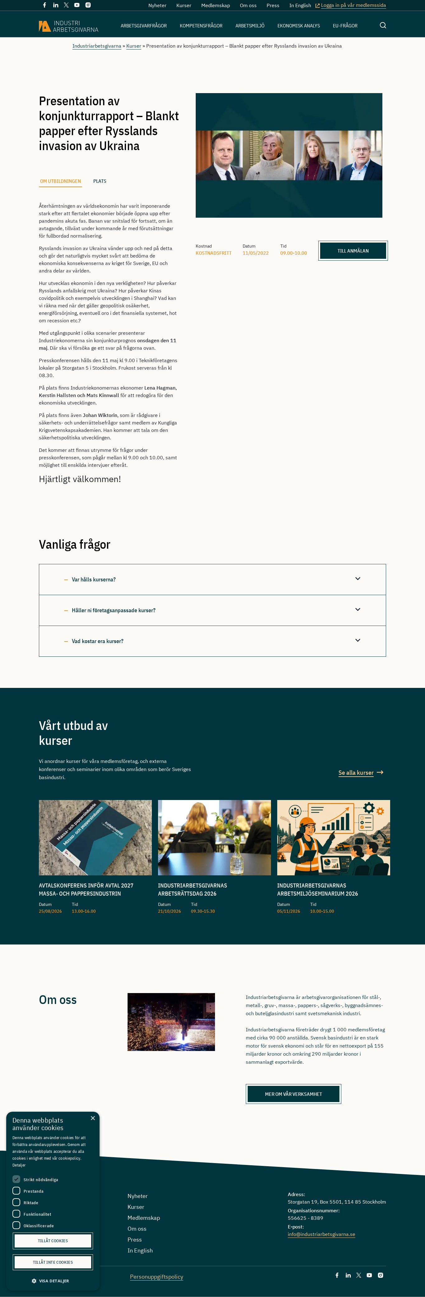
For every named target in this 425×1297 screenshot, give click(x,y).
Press (273, 5)
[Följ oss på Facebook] (44, 6)
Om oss (248, 5)
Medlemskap (215, 5)
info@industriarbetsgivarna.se (321, 1234)
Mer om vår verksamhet (293, 1094)
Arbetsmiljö (250, 25)
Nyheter (157, 5)
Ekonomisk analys (299, 25)
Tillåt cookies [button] (53, 1240)
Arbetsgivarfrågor (144, 25)
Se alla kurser (356, 772)
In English (300, 5)
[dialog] (53, 1201)
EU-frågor (345, 25)
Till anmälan (353, 251)
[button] (52, 1281)
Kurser (183, 5)
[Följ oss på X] (66, 5)
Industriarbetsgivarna (96, 46)
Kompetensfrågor (201, 25)
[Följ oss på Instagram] (88, 6)
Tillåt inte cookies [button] (53, 1262)
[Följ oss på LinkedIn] (56, 6)
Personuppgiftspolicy (156, 1276)
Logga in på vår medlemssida (353, 5)
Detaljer (19, 1165)
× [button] (92, 1118)
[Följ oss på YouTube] (77, 6)
